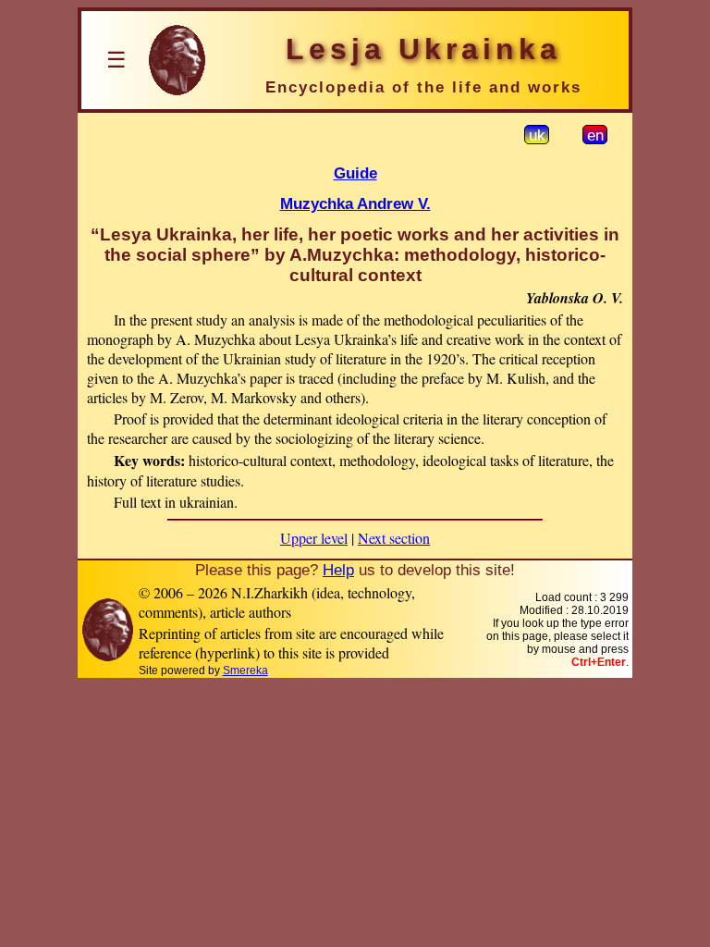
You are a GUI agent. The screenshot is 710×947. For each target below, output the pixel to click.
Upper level (314, 537)
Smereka (245, 670)
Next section (394, 537)
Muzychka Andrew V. (355, 203)
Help (338, 569)
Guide (355, 173)
